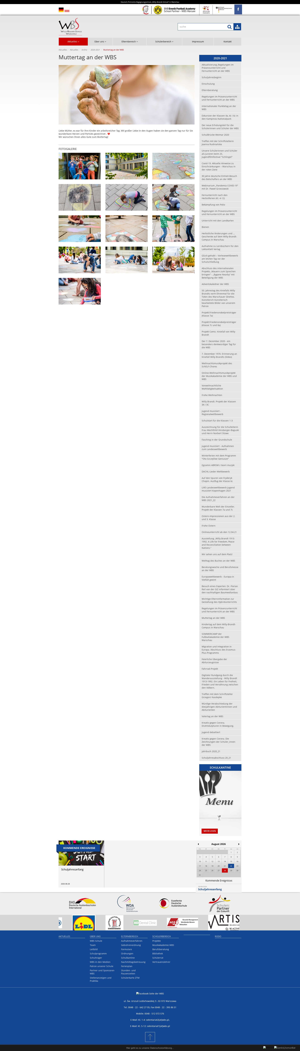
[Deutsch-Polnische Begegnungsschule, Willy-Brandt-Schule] (101, 27)
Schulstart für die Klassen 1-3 (217, 420)
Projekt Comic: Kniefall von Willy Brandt (218, 333)
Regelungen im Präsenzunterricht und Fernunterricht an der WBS (219, 98)
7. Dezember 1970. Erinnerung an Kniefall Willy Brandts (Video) (219, 355)
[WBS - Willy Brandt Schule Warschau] (238, 9)
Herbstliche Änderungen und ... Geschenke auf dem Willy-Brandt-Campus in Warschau (219, 236)
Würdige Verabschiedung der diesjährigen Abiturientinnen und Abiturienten (219, 706)
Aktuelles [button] (73, 41)
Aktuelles (63, 49)
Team (93, 945)
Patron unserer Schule (101, 966)
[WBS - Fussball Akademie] (169, 9)
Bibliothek (157, 953)
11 (206, 861)
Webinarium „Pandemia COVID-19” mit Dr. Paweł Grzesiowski (220, 187)
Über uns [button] (99, 41)
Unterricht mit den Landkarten (218, 220)
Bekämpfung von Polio (213, 204)
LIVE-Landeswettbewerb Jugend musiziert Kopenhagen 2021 (218, 489)
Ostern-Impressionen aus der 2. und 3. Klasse (218, 518)
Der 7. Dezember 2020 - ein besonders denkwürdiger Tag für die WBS (219, 344)
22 (231, 866)
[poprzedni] (198, 844)
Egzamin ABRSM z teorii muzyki (218, 465)
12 (212, 861)
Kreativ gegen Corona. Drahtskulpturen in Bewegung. (218, 724)
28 (225, 870)
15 (231, 861)
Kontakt (228, 41)
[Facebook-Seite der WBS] (150, 996)
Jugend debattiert (211, 732)
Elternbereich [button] (129, 41)
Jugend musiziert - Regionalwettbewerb (212, 413)
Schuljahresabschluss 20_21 (216, 757)
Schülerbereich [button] (163, 41)
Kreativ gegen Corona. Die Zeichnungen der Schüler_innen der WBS (218, 741)
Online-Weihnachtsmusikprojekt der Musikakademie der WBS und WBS (219, 376)
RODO (218, 936)
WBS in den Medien (100, 961)
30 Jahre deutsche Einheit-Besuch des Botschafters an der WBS (219, 178)
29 (231, 870)
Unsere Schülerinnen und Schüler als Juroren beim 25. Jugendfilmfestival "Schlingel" (219, 153)
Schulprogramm (98, 953)
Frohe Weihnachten (212, 395)
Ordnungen (127, 953)
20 (219, 866)
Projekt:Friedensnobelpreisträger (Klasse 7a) (219, 314)
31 (200, 875)
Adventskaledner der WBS (215, 284)
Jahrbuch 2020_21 (211, 751)
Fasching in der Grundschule (217, 439)
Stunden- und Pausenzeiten (128, 972)
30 (237, 870)
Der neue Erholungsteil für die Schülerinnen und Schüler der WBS (220, 127)
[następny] (239, 844)
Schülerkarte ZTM (130, 977)
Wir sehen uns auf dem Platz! (217, 554)
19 (212, 866)
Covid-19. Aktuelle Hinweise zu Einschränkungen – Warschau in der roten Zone (218, 166)
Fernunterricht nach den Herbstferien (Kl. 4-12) (215, 197)
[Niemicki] (61, 10)
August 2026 (218, 844)
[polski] (67, 10)
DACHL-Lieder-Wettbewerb (216, 471)
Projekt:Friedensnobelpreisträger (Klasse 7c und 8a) (219, 324)
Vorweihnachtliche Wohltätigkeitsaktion (212, 387)
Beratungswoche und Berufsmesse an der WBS (220, 569)
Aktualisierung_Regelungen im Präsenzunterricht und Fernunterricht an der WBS (218, 67)
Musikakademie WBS (163, 945)
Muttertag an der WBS (213, 617)
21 (225, 866)
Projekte (156, 940)
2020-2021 (95, 49)
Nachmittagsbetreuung (133, 961)
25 (206, 870)
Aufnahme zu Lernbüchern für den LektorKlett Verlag (220, 248)
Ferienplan (126, 966)
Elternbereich (129, 936)
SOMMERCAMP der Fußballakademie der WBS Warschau (215, 637)
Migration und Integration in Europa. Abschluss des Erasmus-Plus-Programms (219, 649)
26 (212, 870)
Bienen (205, 226)
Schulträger (96, 957)
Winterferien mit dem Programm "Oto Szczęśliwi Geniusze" (219, 457)
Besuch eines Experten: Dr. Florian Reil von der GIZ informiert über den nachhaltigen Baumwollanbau (220, 589)
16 (237, 861)
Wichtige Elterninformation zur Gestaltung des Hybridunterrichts (219, 600)
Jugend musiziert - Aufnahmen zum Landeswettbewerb (218, 448)
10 (200, 861)
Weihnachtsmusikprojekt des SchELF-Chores (217, 365)
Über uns (95, 936)
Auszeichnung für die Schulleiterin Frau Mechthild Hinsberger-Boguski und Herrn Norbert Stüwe (220, 430)
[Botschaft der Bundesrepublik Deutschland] (224, 9)
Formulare (126, 949)
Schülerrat (157, 957)
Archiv (84, 49)
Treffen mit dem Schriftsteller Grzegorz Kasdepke (217, 696)
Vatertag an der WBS (212, 716)
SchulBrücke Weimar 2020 (215, 134)
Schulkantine (128, 957)
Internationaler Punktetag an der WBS (219, 108)
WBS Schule (96, 940)
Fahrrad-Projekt (210, 668)
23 (237, 866)
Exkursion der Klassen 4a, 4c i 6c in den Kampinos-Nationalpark (220, 117)
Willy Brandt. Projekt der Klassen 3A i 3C (219, 403)
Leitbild (94, 949)
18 (206, 866)
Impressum (198, 41)
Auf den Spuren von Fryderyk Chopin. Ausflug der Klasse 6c (217, 479)
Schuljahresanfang (210, 889)
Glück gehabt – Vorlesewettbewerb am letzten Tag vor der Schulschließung (220, 258)
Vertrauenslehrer (161, 961)
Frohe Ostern (208, 525)
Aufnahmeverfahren (131, 940)
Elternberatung (210, 90)
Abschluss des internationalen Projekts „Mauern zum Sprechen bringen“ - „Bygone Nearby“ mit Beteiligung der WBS (219, 273)
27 (219, 870)
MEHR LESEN (210, 831)
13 (219, 861)
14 (225, 861)
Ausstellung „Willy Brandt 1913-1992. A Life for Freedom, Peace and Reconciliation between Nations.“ (218, 543)
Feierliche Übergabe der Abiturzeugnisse (214, 661)
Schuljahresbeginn (211, 77)
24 (200, 870)
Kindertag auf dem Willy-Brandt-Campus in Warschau (219, 626)
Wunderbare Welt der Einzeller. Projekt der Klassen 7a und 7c (218, 508)
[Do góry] (150, 1037)
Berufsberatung (160, 949)
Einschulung (208, 83)
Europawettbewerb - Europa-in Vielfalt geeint (218, 578)
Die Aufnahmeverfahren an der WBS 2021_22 (218, 499)
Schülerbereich (161, 936)
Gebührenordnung (131, 945)
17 (200, 866)
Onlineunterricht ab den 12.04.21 (219, 532)
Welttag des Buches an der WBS (218, 560)
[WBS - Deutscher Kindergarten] (206, 9)
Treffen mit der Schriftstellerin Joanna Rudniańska (218, 143)
